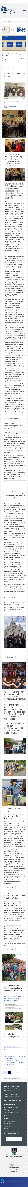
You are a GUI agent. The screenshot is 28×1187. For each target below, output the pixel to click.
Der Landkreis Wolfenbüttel (11, 1133)
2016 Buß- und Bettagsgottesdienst (14, 1062)
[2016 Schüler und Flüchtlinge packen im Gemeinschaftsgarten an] (14, 967)
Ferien (6, 1118)
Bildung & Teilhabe (9, 1121)
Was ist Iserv (7, 1123)
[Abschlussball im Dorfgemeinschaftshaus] (14, 675)
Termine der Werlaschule (11, 1112)
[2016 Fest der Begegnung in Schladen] (14, 1017)
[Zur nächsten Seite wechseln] (15, 1072)
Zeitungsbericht (11, 106)
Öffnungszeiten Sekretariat (11, 1110)
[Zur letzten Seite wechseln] (18, 1072)
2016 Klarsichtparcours (11, 1060)
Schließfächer (8, 1126)
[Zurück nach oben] (25, 1184)
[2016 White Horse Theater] (14, 792)
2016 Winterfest (9, 1064)
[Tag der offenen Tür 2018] (14, 38)
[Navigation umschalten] (25, 2)
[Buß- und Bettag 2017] (14, 124)
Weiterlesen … (8, 68)
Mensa (6, 1128)
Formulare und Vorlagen (11, 1107)
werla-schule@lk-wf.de (14, 1100)
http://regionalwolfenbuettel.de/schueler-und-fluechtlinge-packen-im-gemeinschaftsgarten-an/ (15, 998)
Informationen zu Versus (11, 1131)
